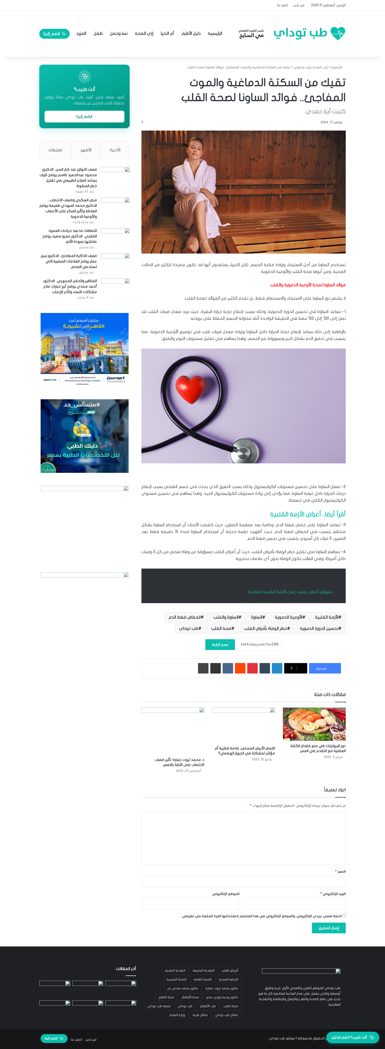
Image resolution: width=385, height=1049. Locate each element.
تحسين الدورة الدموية (319, 628)
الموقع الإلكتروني (225, 894)
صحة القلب (221, 628)
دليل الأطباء (191, 33)
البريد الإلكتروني (333, 894)
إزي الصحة (144, 33)
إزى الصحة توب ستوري (311, 67)
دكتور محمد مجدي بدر (182, 988)
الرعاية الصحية (228, 979)
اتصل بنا (282, 5)
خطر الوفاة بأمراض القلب (265, 628)
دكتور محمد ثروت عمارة (221, 988)
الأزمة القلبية (326, 617)
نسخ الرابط (220, 645)
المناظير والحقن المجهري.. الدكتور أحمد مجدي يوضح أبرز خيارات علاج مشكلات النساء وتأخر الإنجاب (70, 286)
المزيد (81, 33)
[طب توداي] (290, 33)
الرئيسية (215, 33)
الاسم (340, 871)
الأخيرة (115, 150)
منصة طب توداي (158, 1006)
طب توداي (188, 628)
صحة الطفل (166, 997)
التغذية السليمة (203, 970)
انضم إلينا (51, 34)
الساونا (256, 617)
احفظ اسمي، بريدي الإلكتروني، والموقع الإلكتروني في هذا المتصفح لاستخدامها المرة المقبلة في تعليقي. (262, 916)
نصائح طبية (200, 1015)
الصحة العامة (203, 979)
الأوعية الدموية (288, 617)
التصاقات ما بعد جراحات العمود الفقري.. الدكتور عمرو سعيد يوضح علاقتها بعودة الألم (69, 236)
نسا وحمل (119, 33)
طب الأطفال (208, 1006)
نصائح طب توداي (226, 1015)
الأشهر (86, 150)
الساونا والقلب (225, 617)
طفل (98, 33)
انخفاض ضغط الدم (185, 617)
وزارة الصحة (177, 1015)
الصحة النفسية (176, 979)
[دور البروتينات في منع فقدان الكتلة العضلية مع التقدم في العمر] (314, 724)
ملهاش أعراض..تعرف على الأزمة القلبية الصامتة (290, 592)
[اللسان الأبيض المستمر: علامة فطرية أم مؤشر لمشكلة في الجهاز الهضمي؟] (243, 725)
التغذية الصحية (175, 970)
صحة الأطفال (190, 997)
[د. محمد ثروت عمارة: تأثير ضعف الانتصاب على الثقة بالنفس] (172, 731)
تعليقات (55, 150)
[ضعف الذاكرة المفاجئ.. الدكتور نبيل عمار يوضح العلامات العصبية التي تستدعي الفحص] (115, 263)
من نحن (299, 5)
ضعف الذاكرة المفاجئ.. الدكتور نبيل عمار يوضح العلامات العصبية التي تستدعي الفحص (69, 261)
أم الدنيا (167, 33)
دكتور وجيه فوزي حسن (222, 997)
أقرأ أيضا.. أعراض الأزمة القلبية (308, 514)
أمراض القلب (230, 970)
